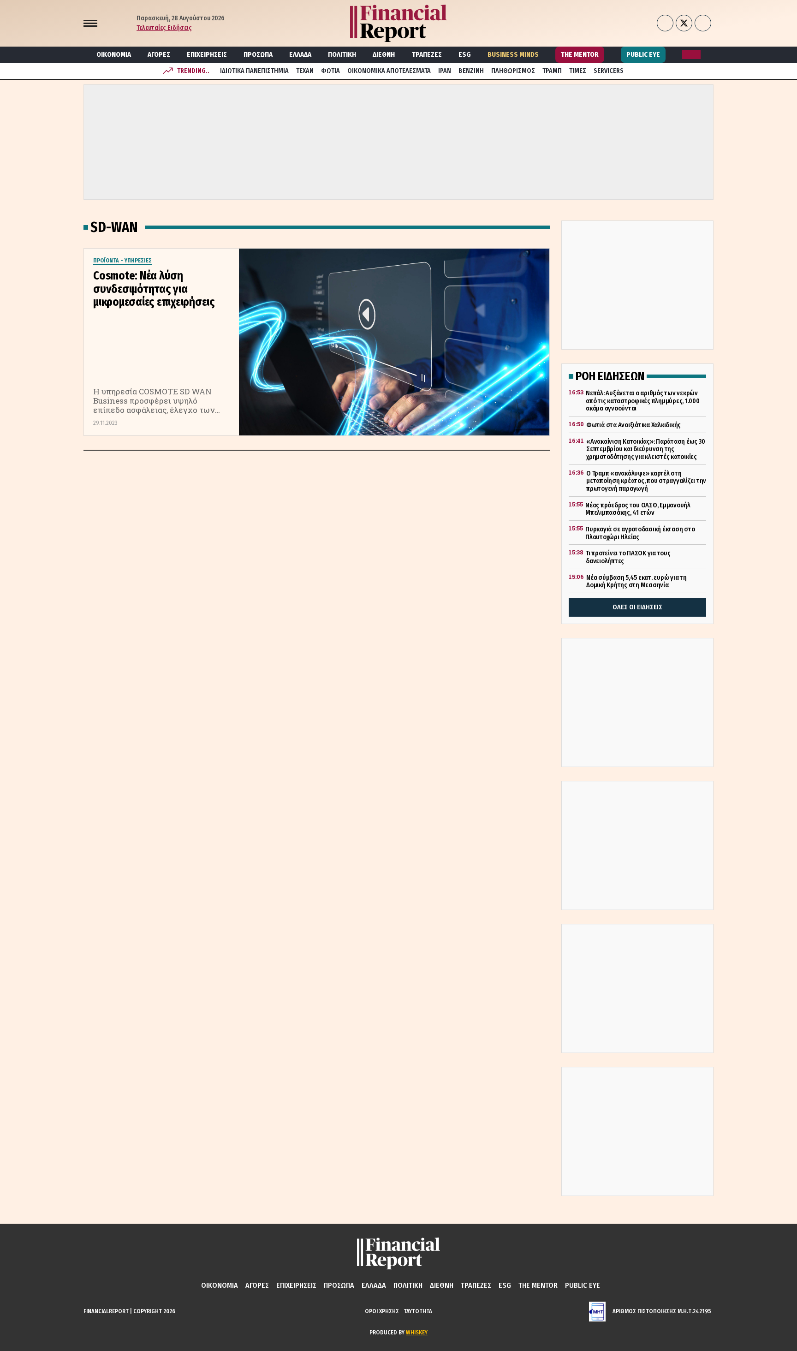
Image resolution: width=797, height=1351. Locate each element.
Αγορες (159, 54)
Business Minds (513, 54)
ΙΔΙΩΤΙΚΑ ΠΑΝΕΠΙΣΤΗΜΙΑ (254, 71)
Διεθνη (384, 54)
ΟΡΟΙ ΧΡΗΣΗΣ (382, 1311)
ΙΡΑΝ (444, 71)
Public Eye (643, 54)
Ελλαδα (300, 54)
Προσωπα (258, 54)
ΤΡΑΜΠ (552, 71)
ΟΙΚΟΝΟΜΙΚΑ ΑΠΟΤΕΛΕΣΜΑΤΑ (389, 71)
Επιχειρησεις (207, 54)
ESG (464, 54)
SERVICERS (609, 71)
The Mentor (580, 54)
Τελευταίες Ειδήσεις (164, 28)
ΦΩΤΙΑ (330, 71)
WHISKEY (417, 1332)
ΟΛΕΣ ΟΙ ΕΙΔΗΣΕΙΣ (637, 607)
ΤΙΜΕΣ (577, 71)
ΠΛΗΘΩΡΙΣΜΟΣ (513, 71)
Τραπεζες (427, 54)
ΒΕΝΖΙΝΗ (471, 71)
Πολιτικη (342, 54)
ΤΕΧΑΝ (305, 71)
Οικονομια (113, 54)
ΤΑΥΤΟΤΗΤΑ (418, 1311)
